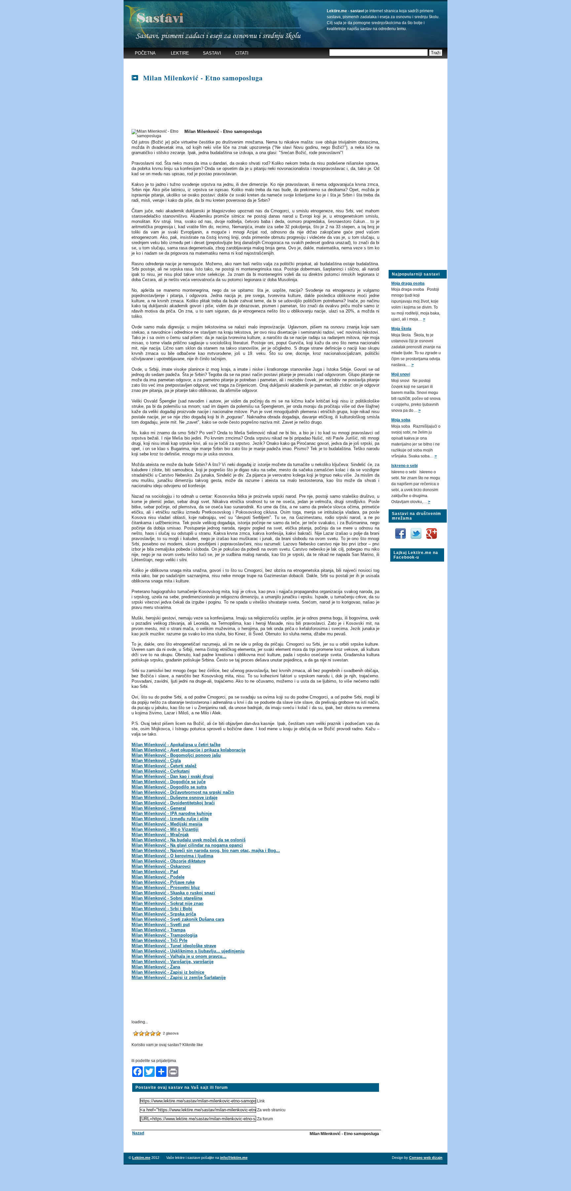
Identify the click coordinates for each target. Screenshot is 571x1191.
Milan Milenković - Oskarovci (161, 866)
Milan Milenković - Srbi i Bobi (162, 908)
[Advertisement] (253, 64)
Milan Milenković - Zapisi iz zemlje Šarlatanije (179, 977)
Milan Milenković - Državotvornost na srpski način (183, 792)
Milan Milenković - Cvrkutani (161, 771)
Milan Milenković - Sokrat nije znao (168, 903)
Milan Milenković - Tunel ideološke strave (174, 945)
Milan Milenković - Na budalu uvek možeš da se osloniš (189, 839)
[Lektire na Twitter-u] (416, 530)
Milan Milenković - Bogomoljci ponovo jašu (176, 755)
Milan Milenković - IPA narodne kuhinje (172, 813)
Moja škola (401, 328)
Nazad (138, 1133)
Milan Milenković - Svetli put (161, 924)
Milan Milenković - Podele (158, 876)
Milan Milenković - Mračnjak (160, 834)
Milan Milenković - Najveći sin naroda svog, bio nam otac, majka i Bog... (206, 850)
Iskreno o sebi (404, 465)
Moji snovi (400, 374)
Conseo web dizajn (425, 1158)
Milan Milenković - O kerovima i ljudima (172, 855)
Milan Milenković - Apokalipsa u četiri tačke (176, 744)
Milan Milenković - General (159, 808)
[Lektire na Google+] (431, 527)
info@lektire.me (233, 1158)
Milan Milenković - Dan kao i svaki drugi (172, 776)
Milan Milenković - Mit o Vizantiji (165, 829)
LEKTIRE (180, 53)
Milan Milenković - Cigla (156, 760)
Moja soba (400, 420)
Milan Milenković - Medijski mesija (167, 824)
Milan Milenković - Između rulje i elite (170, 818)
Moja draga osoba (408, 283)
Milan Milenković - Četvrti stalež (164, 765)
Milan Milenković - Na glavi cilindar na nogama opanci (187, 845)
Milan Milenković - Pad (155, 871)
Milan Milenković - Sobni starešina (167, 898)
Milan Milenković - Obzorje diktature (169, 861)
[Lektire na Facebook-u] (401, 530)
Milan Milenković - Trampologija (164, 935)
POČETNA (145, 53)
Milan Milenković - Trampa (158, 929)
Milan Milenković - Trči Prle (159, 940)
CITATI (241, 53)
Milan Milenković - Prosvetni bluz (166, 887)
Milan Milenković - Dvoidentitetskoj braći (173, 802)
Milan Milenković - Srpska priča (164, 914)
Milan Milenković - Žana (156, 966)
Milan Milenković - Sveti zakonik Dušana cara (178, 919)
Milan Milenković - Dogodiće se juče (169, 781)
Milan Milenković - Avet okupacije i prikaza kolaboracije (189, 749)
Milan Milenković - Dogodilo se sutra (169, 787)
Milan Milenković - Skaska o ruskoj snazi (173, 892)
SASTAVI (212, 53)
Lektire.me (141, 1158)
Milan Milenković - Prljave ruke (163, 882)
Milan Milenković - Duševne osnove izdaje (174, 797)
